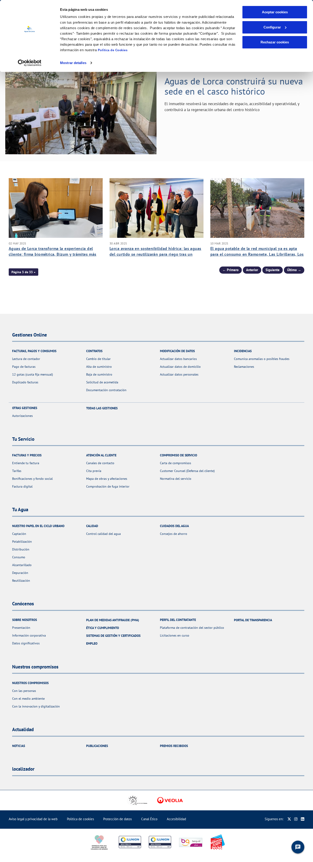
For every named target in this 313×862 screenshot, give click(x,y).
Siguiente (273, 270)
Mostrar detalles (73, 63)
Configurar (272, 27)
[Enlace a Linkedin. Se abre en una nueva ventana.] (302, 819)
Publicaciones (97, 746)
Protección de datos (117, 819)
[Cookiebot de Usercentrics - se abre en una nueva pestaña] (30, 62)
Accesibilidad (176, 819)
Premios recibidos (174, 746)
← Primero (230, 270)
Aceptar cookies (275, 12)
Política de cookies (80, 819)
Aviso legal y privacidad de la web (33, 819)
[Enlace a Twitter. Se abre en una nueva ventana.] (289, 819)
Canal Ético (149, 819)
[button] (23, 272)
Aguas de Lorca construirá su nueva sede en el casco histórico (234, 86)
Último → (294, 270)
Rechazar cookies (275, 42)
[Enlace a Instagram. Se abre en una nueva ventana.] (296, 819)
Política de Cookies (113, 50)
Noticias (18, 746)
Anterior (252, 270)
